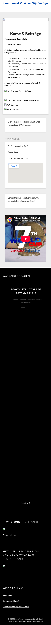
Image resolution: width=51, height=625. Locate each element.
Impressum (7, 595)
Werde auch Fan (9, 535)
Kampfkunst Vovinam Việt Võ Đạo (25, 3)
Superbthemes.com (35, 621)
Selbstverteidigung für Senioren (16, 607)
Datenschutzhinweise (12, 601)
